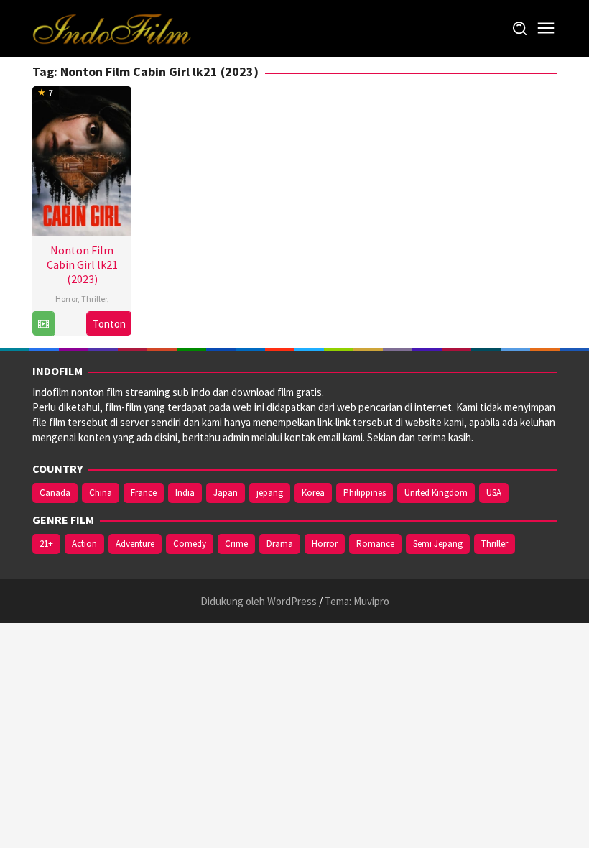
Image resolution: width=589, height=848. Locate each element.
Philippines (364, 493)
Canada (55, 493)
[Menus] (546, 28)
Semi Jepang (438, 544)
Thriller (94, 298)
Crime (236, 544)
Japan (225, 493)
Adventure (135, 544)
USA (493, 493)
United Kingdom (436, 493)
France (144, 493)
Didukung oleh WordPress (258, 601)
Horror (66, 298)
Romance (375, 544)
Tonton (109, 324)
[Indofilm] (111, 27)
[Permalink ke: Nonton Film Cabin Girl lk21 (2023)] (82, 159)
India (185, 493)
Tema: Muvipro (357, 601)
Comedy (189, 544)
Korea (313, 493)
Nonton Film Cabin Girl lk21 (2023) (82, 264)
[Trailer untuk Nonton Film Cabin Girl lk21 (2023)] (43, 323)
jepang (269, 493)
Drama (279, 544)
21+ (46, 544)
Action (84, 544)
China (100, 493)
